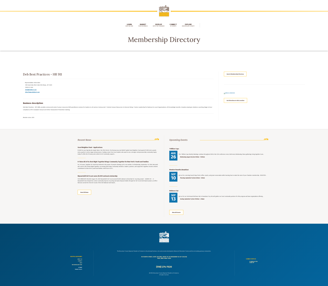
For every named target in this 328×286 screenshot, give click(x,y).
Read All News (84, 192)
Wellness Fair (173, 191)
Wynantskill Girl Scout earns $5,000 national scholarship (97, 176)
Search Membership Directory (235, 74)
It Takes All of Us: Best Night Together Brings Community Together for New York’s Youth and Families (113, 162)
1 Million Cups (174, 149)
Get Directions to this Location (235, 100)
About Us (80, 259)
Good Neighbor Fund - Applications (90, 147)
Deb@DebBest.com (30, 90)
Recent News (84, 140)
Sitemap (80, 267)
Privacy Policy (78, 269)
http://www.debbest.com (32, 92)
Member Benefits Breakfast (179, 170)
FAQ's (81, 262)
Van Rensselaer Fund (77, 264)
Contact (80, 261)
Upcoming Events (178, 140)
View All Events (176, 212)
